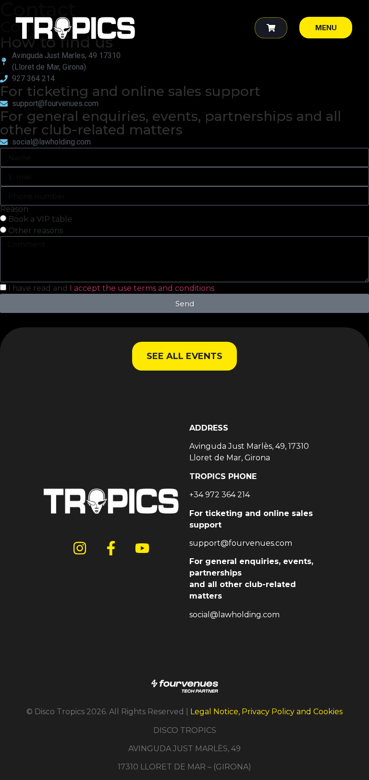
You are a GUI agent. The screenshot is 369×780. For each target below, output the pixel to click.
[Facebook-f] (111, 548)
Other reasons (35, 230)
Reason (14, 209)
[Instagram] (79, 548)
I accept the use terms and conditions (142, 288)
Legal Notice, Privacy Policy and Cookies (266, 711)
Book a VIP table (40, 219)
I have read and (111, 288)
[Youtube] (142, 548)
